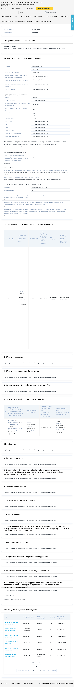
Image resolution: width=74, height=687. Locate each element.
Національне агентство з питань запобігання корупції (57, 683)
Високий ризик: (6, 21)
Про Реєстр (4, 8)
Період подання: (64, 16)
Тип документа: (25, 16)
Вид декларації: (6, 16)
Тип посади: (37, 16)
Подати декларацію (44, 8)
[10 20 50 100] (36, 662)
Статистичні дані (28, 8)
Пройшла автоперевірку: (42, 21)
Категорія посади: (50, 16)
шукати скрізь (51, 12)
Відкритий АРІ (15, 8)
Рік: (16, 16)
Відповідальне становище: (23, 21)
